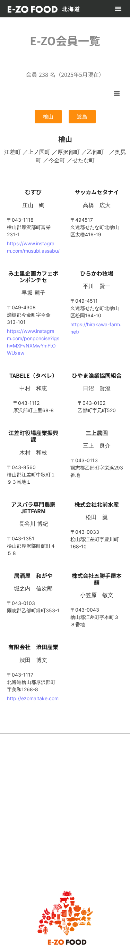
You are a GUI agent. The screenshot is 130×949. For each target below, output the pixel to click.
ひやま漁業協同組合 (97, 375)
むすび (33, 192)
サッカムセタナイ (97, 192)
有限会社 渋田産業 (33, 647)
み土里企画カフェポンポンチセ (33, 276)
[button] (118, 8)
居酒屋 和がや (33, 575)
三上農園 (97, 432)
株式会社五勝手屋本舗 (97, 578)
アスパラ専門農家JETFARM (33, 507)
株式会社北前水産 (97, 504)
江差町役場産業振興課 (33, 435)
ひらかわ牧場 (99, 273)
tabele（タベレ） (33, 375)
